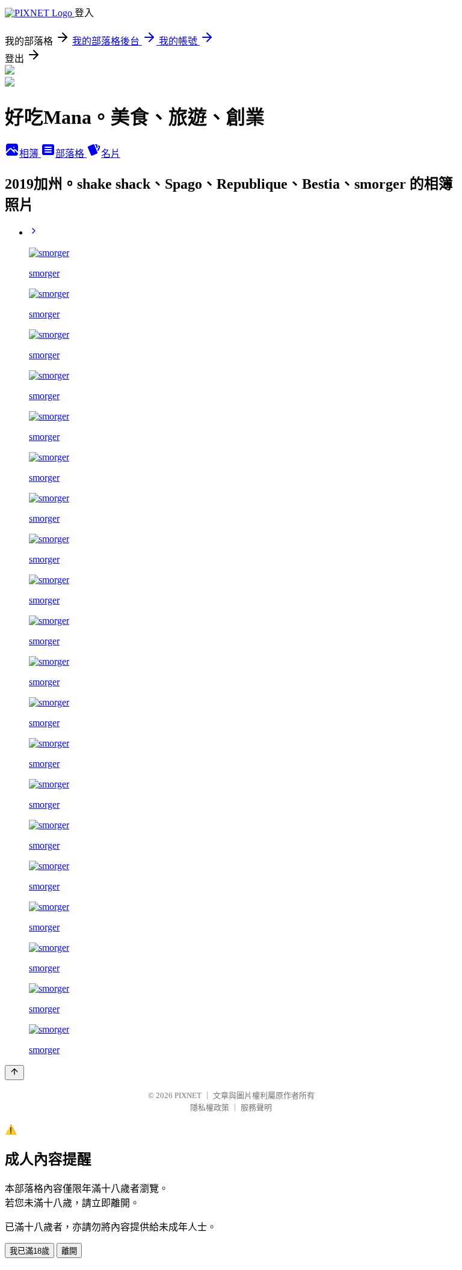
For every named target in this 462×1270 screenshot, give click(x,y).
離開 (69, 1251)
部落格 (71, 153)
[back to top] (14, 1072)
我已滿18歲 (29, 1251)
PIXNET (188, 1095)
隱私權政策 (209, 1107)
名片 (110, 153)
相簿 (30, 153)
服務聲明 (256, 1107)
